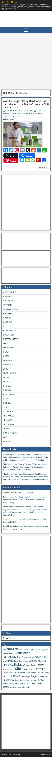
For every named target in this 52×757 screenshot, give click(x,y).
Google (27, 665)
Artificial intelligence (39, 650)
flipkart (19, 664)
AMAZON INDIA (25, 649)
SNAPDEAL (33, 680)
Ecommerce (23, 661)
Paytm (34, 676)
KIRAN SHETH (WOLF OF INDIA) (19, 111)
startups (5, 684)
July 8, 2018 (41, 111)
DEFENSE (7, 326)
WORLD (6, 441)
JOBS (5, 369)
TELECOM (7, 420)
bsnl (15, 653)
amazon (12, 649)
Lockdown (6, 673)
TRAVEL (6, 429)
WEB (5, 437)
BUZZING (33, 114)
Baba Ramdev (8, 653)
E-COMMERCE (9, 331)
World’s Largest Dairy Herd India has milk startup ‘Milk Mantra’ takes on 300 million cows (26, 104)
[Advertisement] (26, 61)
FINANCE (8, 664)
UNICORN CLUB (10, 433)
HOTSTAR (40, 665)
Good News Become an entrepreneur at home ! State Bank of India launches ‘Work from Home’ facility (26, 500)
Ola (22, 676)
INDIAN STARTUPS (28, 669)
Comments (9, 119)
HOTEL (6, 356)
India (16, 668)
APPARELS (8, 297)
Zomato (26, 687)
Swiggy (11, 684)
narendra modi (42, 673)
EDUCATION (8, 335)
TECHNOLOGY (9, 416)
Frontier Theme (45, 754)
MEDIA (6, 377)
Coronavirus (28, 657)
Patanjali (27, 677)
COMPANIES (12, 657)
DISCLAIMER (27, 493)
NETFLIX (7, 677)
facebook (42, 661)
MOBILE (6, 382)
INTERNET (7, 365)
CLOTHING (7, 322)
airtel (4, 649)
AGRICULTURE (11, 114)
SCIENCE (7, 403)
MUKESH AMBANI (19, 672)
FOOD (40, 114)
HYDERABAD (7, 669)
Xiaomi (20, 687)
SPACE (6, 407)
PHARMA (7, 390)
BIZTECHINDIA (9, 2)
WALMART (14, 687)
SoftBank (41, 680)
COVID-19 (40, 657)
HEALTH (6, 116)
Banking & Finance (10, 309)
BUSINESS (23, 114)
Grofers (33, 665)
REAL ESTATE (9, 394)
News (15, 676)
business (23, 653)
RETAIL (6, 399)
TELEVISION (8, 424)
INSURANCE (8, 360)
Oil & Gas (7, 386)
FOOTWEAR (8, 348)
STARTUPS (16, 116)
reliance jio (17, 680)
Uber (33, 684)
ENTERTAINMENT (10, 339)
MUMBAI (32, 673)
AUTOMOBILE (9, 301)
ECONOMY (34, 661)
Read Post (43, 167)
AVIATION (7, 305)
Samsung (25, 680)
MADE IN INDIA (9, 373)
